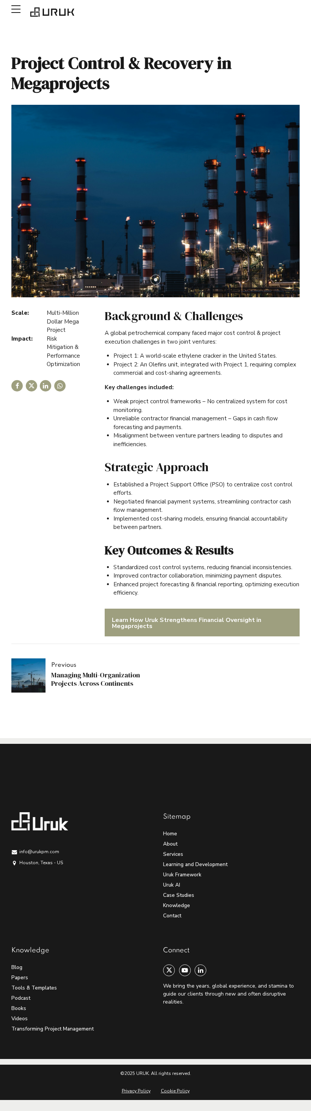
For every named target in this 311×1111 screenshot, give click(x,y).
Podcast (20, 998)
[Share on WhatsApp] (60, 385)
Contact (172, 915)
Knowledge (176, 905)
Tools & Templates (34, 987)
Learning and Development (195, 864)
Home (170, 833)
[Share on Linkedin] (45, 385)
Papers (19, 977)
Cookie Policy (175, 1091)
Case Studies (178, 895)
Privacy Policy (136, 1091)
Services (173, 854)
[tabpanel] (155, 201)
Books (18, 1008)
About (170, 843)
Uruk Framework (182, 874)
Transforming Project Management (52, 1028)
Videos (19, 1018)
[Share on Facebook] (17, 385)
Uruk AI (171, 884)
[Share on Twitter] (31, 385)
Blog (16, 967)
